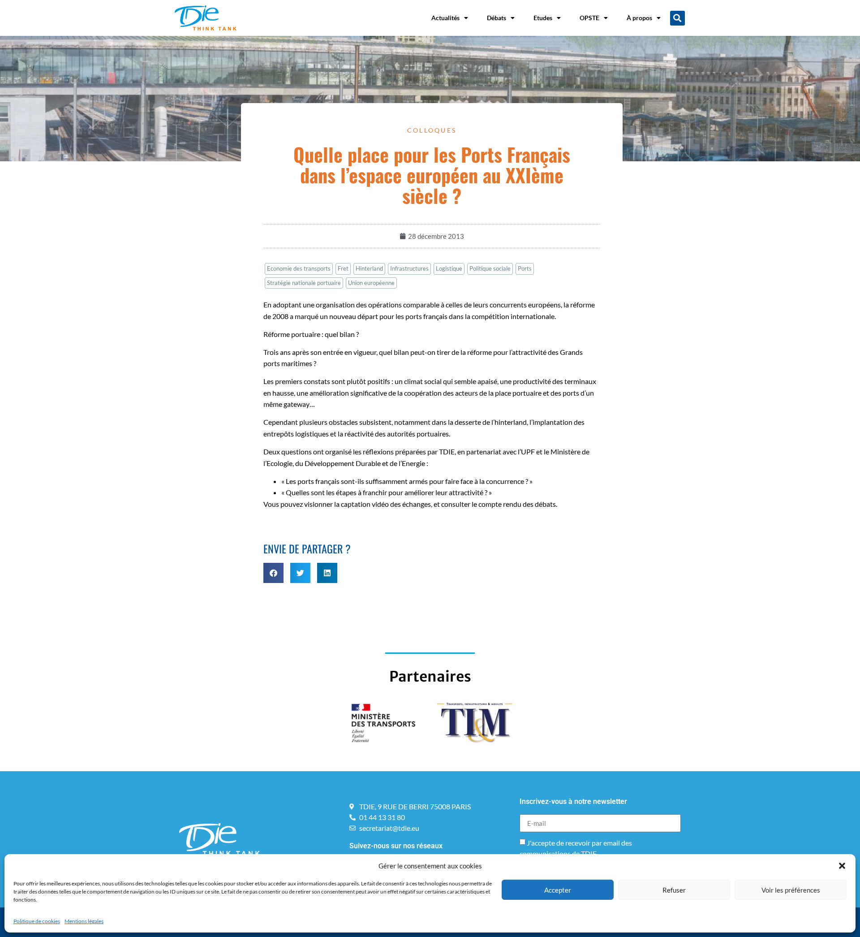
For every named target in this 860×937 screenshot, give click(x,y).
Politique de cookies (36, 921)
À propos (639, 18)
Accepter (557, 890)
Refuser (674, 890)
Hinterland (369, 268)
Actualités (445, 18)
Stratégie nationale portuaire (304, 282)
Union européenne (371, 282)
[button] (842, 865)
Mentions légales (83, 921)
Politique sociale (490, 268)
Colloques (432, 130)
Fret (343, 268)
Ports (525, 268)
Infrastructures (409, 268)
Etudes (542, 18)
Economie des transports (299, 268)
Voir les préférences (790, 890)
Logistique (449, 268)
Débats (496, 18)
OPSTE (589, 18)
